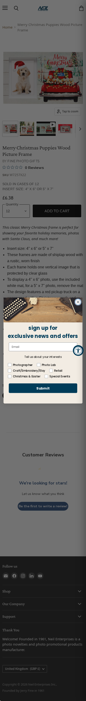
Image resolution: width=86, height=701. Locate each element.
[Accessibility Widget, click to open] (78, 350)
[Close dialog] (78, 302)
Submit (43, 388)
